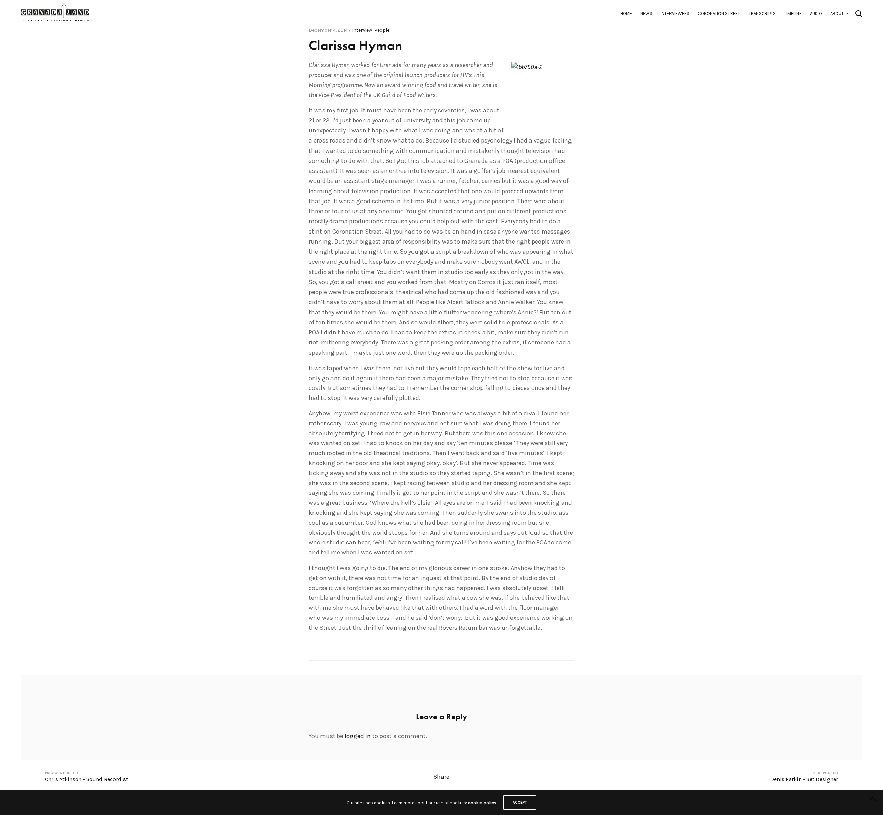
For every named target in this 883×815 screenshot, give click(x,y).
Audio (816, 13)
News (646, 13)
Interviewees (675, 13)
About (837, 13)
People (381, 30)
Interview (362, 30)
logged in (358, 736)
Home (626, 13)
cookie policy (482, 802)
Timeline (793, 13)
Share (441, 776)
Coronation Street (719, 13)
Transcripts (762, 13)
